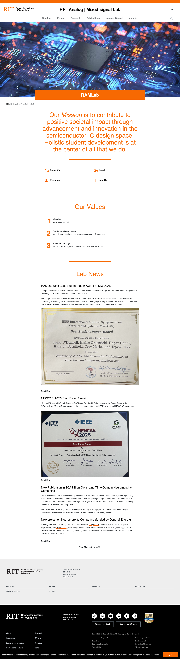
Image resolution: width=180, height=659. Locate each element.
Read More (47, 391)
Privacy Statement (141, 647)
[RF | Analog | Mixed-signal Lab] (24, 571)
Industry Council (114, 18)
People (60, 18)
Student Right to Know (142, 638)
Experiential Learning (15, 643)
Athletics (38, 643)
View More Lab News (88, 547)
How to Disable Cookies (148, 654)
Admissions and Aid (14, 647)
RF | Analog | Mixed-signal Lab (90, 9)
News (172, 9)
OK (170, 654)
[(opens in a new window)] (94, 616)
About (8, 633)
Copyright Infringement (143, 644)
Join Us (133, 18)
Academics (10, 638)
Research (75, 18)
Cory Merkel (94, 524)
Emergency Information (100, 644)
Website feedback (102, 624)
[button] (171, 18)
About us (46, 18)
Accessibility (96, 647)
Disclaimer (95, 641)
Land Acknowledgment (100, 638)
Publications (93, 18)
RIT (7, 104)
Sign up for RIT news (128, 624)
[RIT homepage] (19, 9)
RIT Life (38, 638)
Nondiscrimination (141, 641)
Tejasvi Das (61, 527)
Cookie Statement (129, 654)
